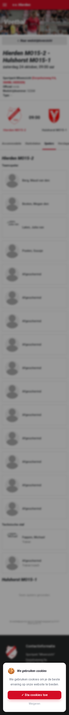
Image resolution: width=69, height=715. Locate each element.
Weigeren (34, 703)
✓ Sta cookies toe (34, 695)
